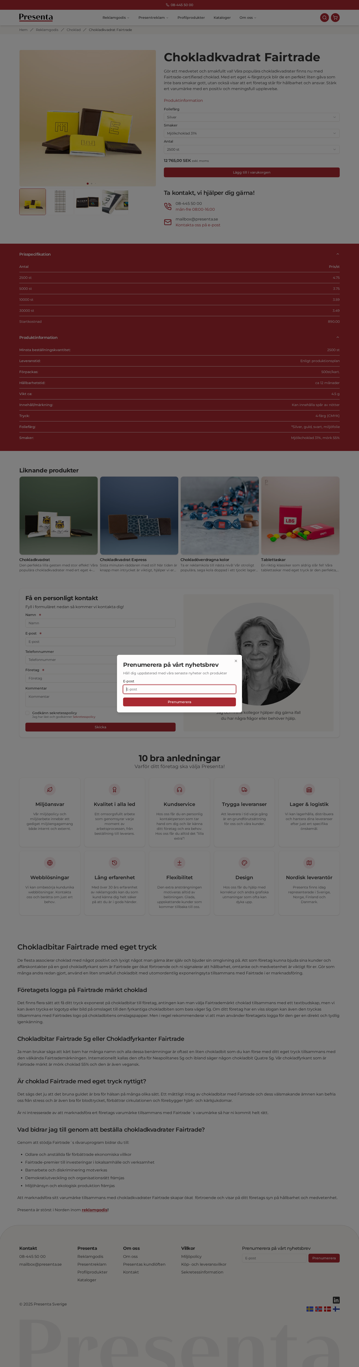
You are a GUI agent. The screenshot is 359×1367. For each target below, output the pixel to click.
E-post (128, 681)
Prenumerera (179, 702)
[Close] (236, 661)
